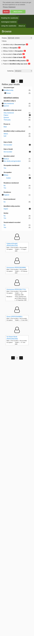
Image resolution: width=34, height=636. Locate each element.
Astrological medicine (9, 22)
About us (21, 26)
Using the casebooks (8, 26)
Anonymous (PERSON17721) (16, 289)
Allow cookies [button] (18, 11)
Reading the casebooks (9, 18)
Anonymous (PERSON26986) (16, 267)
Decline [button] (6, 11)
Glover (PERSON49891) (14, 316)
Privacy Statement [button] (9, 7)
